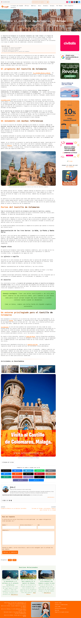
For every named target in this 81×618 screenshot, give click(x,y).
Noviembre (62, 25)
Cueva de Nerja (30, 336)
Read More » (14, 594)
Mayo (58, 25)
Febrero (43, 25)
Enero (35, 25)
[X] (77, 2)
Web (39, 525)
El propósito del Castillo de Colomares (12, 47)
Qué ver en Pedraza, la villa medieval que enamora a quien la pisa (46, 581)
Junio (51, 25)
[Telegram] (69, 2)
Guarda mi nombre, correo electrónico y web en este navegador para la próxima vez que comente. (27, 548)
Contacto (13, 7)
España (18, 25)
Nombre (4, 525)
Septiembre (72, 25)
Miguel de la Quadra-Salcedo (62, 612)
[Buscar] (47, 2)
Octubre (67, 25)
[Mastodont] (9, 500)
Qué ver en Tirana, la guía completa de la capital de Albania (28, 581)
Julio (48, 25)
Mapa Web (57, 610)
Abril (22, 25)
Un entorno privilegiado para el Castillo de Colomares (15, 51)
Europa (39, 25)
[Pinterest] (72, 2)
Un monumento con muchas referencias (11, 48)
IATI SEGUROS (70, 166)
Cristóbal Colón (5, 100)
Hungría (9, 145)
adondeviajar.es (50, 497)
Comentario (6, 530)
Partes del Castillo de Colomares (10, 50)
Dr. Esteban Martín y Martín (41, 73)
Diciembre (31, 25)
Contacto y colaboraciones (61, 604)
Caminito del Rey (33, 344)
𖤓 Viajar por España (17, 5)
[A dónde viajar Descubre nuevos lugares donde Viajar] (5, 6)
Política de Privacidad (60, 608)
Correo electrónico (26, 525)
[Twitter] (2, 500)
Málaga (11, 320)
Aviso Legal (57, 606)
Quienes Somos (58, 602)
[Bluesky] (79, 2)
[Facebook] (74, 2)
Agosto (26, 25)
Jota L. (7, 25)
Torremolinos (5, 327)
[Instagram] (67, 2)
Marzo (55, 25)
